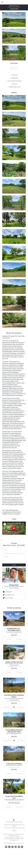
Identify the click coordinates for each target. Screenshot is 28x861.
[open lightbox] (14, 19)
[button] (14, 2)
